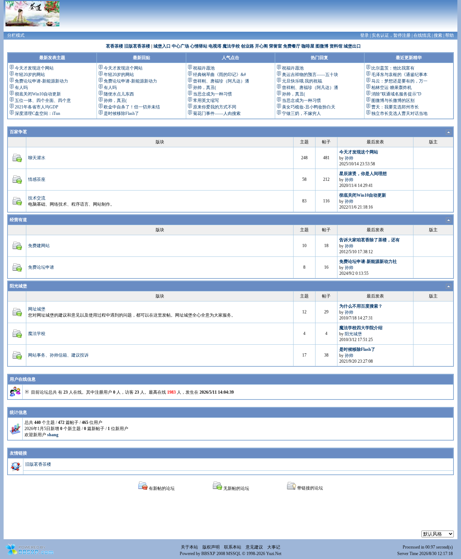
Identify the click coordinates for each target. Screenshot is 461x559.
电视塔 (215, 46)
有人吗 (21, 87)
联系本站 (232, 547)
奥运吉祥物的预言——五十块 (310, 74)
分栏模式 (15, 35)
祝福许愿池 (204, 68)
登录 (364, 35)
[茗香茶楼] (32, 13)
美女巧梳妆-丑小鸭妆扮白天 (308, 106)
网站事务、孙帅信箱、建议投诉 (58, 355)
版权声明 (211, 547)
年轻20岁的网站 (30, 74)
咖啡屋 (307, 46)
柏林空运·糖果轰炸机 (391, 87)
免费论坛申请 (41, 267)
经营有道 (18, 219)
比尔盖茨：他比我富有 (393, 68)
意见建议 (254, 547)
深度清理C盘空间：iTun (37, 113)
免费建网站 (39, 245)
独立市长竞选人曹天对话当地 (399, 113)
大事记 (273, 547)
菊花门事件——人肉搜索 (217, 113)
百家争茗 (18, 131)
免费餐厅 (291, 46)
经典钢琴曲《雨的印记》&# (219, 74)
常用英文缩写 (206, 100)
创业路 (247, 46)
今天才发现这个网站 (34, 68)
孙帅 (349, 158)
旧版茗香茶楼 (137, 46)
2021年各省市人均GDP (36, 106)
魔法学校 (231, 46)
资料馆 (336, 46)
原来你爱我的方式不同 (214, 106)
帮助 (449, 35)
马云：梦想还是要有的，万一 (399, 81)
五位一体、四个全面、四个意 (43, 100)
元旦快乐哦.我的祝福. (302, 81)
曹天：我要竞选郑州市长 (395, 106)
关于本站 (189, 547)
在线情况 (422, 35)
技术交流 (36, 198)
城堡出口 (352, 46)
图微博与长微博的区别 (393, 100)
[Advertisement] (230, 514)
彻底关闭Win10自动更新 (38, 94)
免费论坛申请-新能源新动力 (41, 81)
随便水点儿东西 (119, 94)
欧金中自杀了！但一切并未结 (132, 106)
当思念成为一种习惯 (212, 94)
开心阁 (261, 46)
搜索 (438, 35)
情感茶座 (36, 179)
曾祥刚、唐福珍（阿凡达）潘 (221, 81)
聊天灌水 (36, 157)
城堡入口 (162, 46)
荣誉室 (275, 46)
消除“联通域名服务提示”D (396, 94)
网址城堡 (36, 309)
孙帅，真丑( (115, 100)
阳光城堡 (18, 286)
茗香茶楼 (114, 46)
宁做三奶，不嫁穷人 (301, 113)
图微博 (321, 46)
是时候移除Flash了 (121, 113)
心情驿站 (198, 46)
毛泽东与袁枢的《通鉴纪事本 (399, 74)
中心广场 (180, 46)
